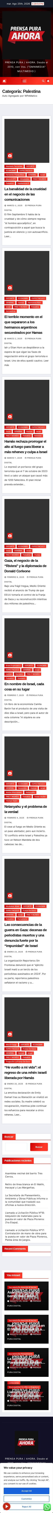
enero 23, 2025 (15, 952)
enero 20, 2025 (15, 1084)
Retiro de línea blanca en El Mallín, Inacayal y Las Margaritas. (26, 1329)
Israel (42, 175)
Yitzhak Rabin (12, 801)
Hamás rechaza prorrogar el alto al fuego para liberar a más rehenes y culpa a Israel (25, 446)
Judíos (8, 674)
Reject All (26, 1506)
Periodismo (22, 919)
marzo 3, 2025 (15, 205)
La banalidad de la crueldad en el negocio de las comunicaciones (25, 194)
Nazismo (19, 674)
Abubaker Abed (12, 906)
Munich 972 (11, 179)
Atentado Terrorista (14, 166)
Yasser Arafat (39, 796)
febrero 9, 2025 (16, 577)
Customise (26, 1498)
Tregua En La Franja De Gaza (18, 1061)
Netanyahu (30, 792)
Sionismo (21, 678)
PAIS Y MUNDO (39, 179)
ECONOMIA (10, 170)
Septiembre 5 (23, 183)
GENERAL (32, 175)
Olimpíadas (24, 179)
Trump (37, 555)
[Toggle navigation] (24, 81)
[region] (26, 1488)
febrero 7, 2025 (15, 695)
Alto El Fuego (11, 1044)
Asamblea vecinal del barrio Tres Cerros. (23, 1294)
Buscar (8, 1136)
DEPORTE (30, 166)
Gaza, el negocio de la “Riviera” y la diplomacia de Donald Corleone (25, 566)
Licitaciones (14, 1383)
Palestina (10, 183)
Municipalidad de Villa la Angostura (24, 1387)
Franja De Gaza (29, 910)
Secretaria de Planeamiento (20, 1354)
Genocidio (22, 788)
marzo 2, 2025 (15, 338)
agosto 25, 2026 (19, 1301)
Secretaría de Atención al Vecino (22, 1287)
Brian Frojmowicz (13, 665)
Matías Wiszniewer (14, 792)
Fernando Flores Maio (15, 175)
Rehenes (38, 436)
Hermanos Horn (34, 302)
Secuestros (10, 311)
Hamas (21, 302)
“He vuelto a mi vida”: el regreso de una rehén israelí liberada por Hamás (25, 1072)
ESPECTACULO (25, 170)
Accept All (26, 1491)
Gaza (8, 431)
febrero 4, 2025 (16, 818)
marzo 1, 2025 (15, 458)
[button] (43, 81)
